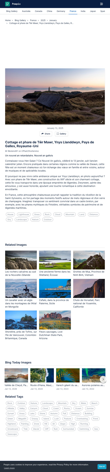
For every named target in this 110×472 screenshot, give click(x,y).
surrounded (68, 429)
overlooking (82, 418)
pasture (67, 418)
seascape (12, 434)
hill (45, 424)
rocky (67, 408)
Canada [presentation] (38, 11)
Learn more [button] (9, 468)
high (73, 424)
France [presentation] (73, 11)
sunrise (90, 408)
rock (47, 214)
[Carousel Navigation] (55, 381)
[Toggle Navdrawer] (101, 4)
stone (42, 413)
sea (96, 429)
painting (25, 424)
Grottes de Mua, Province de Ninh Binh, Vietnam (88, 273)
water (83, 403)
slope (62, 424)
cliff (46, 429)
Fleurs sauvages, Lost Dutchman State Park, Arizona (51, 335)
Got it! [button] (102, 467)
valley (22, 408)
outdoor (48, 219)
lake (32, 413)
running (84, 424)
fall (64, 413)
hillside (10, 408)
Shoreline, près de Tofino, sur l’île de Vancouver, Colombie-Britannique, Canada (21, 335)
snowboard (12, 429)
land (81, 214)
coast (56, 408)
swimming (84, 429)
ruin (56, 429)
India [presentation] (83, 11)
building (88, 413)
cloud (57, 214)
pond (95, 418)
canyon (33, 408)
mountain (70, 214)
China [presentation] (49, 11)
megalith (22, 418)
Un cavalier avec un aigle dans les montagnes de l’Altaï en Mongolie (21, 303)
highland (11, 424)
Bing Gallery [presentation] (11, 11)
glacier (36, 429)
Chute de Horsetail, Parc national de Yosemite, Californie (86, 303)
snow (36, 424)
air (53, 424)
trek (25, 429)
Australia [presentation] (26, 11)
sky (9, 219)
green (10, 418)
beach (94, 403)
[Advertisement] (55, 47)
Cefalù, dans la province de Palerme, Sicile (54, 302)
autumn (54, 413)
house (10, 214)
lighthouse (24, 214)
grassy (35, 418)
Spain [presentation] (103, 11)
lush (56, 418)
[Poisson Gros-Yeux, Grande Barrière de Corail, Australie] (7, 96)
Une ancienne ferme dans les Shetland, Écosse (54, 273)
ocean (78, 408)
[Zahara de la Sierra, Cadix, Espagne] (102, 96)
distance (94, 214)
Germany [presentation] (61, 11)
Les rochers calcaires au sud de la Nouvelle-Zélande (20, 273)
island (46, 418)
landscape (21, 219)
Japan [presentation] (93, 11)
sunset (10, 413)
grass (37, 214)
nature (35, 219)
